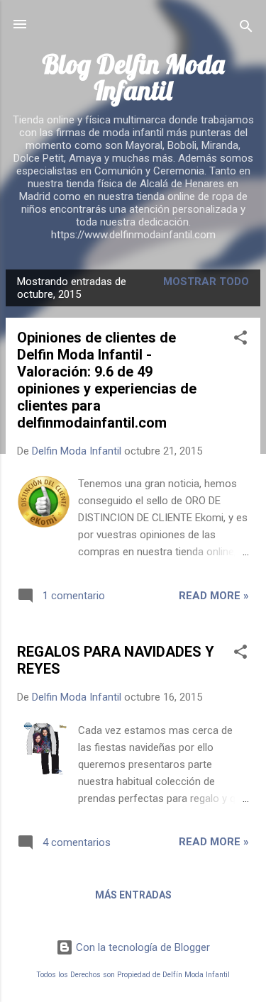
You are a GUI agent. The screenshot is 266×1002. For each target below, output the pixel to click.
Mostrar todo (206, 281)
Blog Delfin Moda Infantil (133, 77)
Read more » (214, 595)
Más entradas (133, 895)
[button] (240, 340)
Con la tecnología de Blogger (141, 947)
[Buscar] (246, 28)
